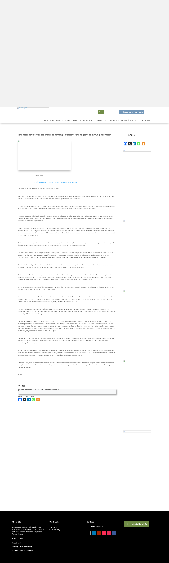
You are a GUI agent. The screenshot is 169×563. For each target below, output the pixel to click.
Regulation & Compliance (69, 182)
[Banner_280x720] (137, 291)
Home (45, 120)
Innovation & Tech (129, 120)
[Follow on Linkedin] (94, 533)
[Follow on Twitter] (89, 533)
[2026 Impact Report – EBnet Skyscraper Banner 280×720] (137, 151)
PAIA (21, 538)
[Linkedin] (29, 400)
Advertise (54, 527)
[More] (38, 400)
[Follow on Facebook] (114, 533)
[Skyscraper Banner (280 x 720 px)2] (137, 432)
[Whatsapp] (33, 400)
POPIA (14, 538)
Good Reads (55, 120)
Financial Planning (53, 182)
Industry (146, 120)
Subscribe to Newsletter (133, 112)
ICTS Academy (55, 530)
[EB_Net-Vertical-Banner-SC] (137, 221)
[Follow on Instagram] (109, 533)
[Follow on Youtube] (99, 533)
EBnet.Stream (71, 120)
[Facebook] (20, 400)
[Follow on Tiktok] (104, 533)
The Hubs (112, 120)
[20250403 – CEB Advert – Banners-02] (137, 362)
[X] (24, 400)
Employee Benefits (40, 182)
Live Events (99, 120)
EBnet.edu (85, 120)
